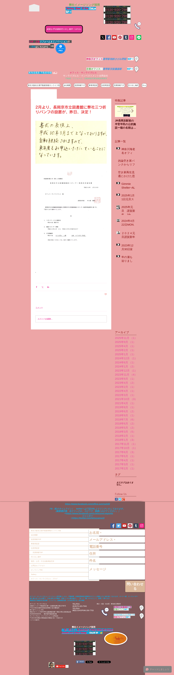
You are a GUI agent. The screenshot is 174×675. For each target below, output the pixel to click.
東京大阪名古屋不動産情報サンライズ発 (46, 531)
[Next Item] (132, 111)
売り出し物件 (36, 557)
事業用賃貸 (35, 544)
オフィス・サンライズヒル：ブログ (44, 579)
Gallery (33, 574)
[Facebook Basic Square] (116, 499)
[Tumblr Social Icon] (126, 37)
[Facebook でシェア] (36, 287)
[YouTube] (114, 37)
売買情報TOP (37, 552)
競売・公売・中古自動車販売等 (42, 561)
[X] (102, 37)
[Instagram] (131, 37)
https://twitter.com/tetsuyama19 (88, 518)
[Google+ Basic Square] (123, 499)
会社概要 (34, 535)
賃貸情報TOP (36, 539)
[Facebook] (108, 37)
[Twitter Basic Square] (119, 499)
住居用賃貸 (35, 548)
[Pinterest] (120, 37)
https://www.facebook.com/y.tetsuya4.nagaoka (89, 513)
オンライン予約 (37, 570)
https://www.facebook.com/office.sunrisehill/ (87, 504)
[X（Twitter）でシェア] (42, 287)
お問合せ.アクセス (38, 566)
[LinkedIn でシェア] (48, 287)
